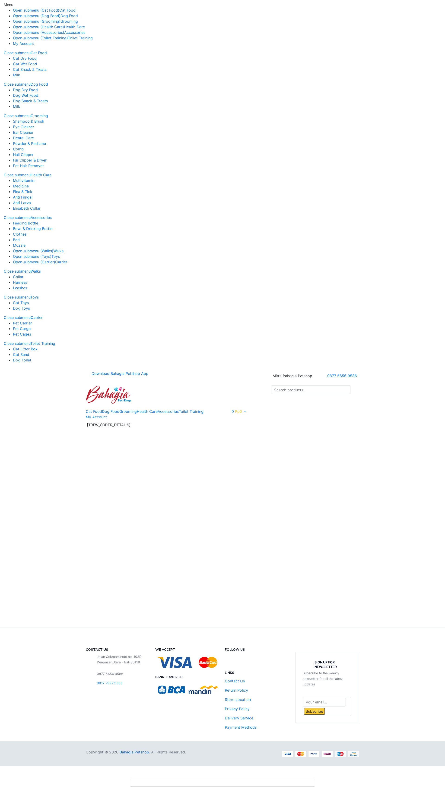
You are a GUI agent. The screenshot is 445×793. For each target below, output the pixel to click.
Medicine (21, 186)
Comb (18, 149)
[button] (237, 411)
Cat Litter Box (25, 349)
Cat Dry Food (25, 58)
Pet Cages (22, 334)
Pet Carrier (22, 323)
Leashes (20, 288)
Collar (18, 276)
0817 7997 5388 (110, 683)
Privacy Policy (237, 708)
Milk (16, 75)
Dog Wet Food (25, 95)
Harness (20, 282)
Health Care (74, 27)
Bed (16, 239)
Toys (55, 256)
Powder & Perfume (29, 143)
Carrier (61, 262)
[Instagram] (243, 661)
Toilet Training (80, 38)
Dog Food (69, 15)
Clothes (19, 234)
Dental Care (23, 138)
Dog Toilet (22, 360)
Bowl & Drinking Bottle (32, 228)
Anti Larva (22, 202)
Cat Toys (21, 302)
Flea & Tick (22, 191)
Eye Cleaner (23, 126)
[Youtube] (256, 661)
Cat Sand (21, 354)
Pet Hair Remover (28, 165)
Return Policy (236, 690)
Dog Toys (21, 308)
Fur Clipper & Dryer (30, 160)
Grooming (69, 21)
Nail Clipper (23, 154)
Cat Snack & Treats (30, 69)
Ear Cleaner (23, 132)
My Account (23, 43)
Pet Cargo (22, 328)
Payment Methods (241, 727)
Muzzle (19, 245)
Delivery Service (239, 718)
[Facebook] (230, 661)
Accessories (74, 32)
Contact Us (235, 681)
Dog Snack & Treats (30, 101)
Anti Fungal (22, 197)
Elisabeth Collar (27, 208)
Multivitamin (23, 180)
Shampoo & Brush (28, 121)
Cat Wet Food (25, 64)
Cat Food (67, 10)
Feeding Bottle (25, 223)
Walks (58, 251)
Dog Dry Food (25, 89)
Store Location (238, 699)
